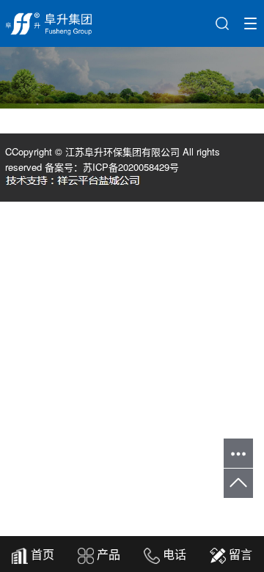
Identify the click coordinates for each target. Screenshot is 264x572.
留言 (239, 554)
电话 (173, 554)
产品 (107, 554)
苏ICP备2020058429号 (131, 167)
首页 (41, 554)
